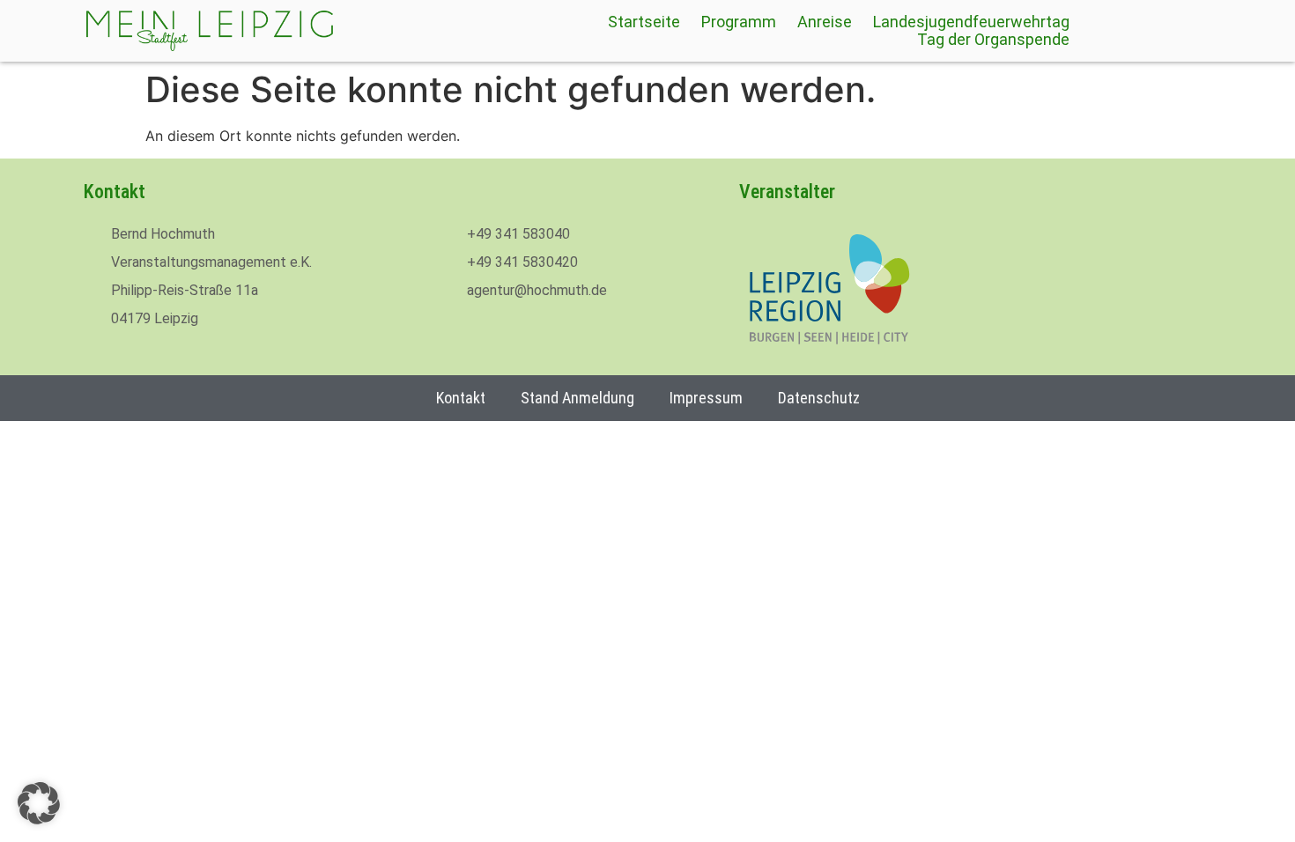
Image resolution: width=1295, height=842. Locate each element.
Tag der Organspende (993, 39)
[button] (39, 803)
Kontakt (460, 397)
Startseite (644, 22)
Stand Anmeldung (577, 397)
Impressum (706, 397)
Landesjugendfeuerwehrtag (971, 22)
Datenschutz (819, 397)
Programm (738, 22)
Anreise (824, 22)
